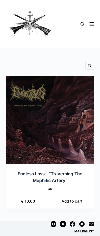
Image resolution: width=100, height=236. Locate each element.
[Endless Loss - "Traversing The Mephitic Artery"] (50, 120)
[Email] (91, 224)
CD (50, 189)
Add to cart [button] (72, 201)
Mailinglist (84, 231)
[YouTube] (63, 224)
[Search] (82, 24)
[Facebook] (72, 224)
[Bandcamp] (82, 224)
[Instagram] (53, 224)
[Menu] (91, 24)
